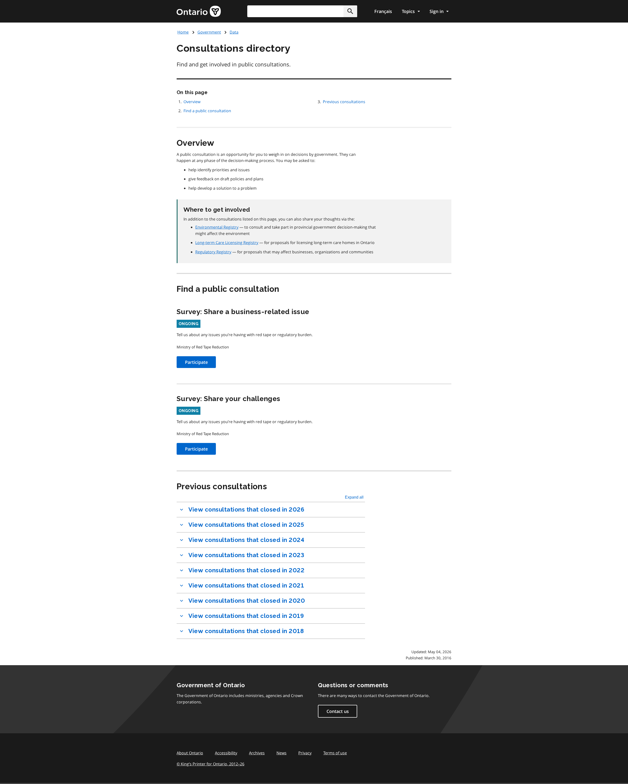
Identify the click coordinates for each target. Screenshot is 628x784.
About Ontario (190, 753)
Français (383, 11)
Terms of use (335, 753)
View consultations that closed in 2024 (246, 539)
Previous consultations (344, 101)
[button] (350, 11)
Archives (257, 753)
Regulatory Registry (213, 252)
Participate (196, 362)
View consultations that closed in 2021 (246, 585)
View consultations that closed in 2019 (246, 615)
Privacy (305, 753)
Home (183, 32)
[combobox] (302, 11)
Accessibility (226, 753)
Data (234, 32)
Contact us (338, 711)
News (281, 753)
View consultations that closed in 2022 (246, 570)
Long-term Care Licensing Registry (226, 242)
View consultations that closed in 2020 (246, 600)
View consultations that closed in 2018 (246, 631)
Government (209, 32)
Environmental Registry (216, 227)
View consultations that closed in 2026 (246, 509)
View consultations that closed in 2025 (246, 524)
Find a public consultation (207, 110)
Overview (191, 101)
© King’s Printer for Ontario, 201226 (210, 764)
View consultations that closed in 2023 (246, 555)
